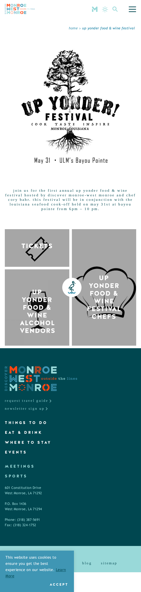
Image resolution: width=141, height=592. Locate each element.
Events (16, 452)
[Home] (20, 9)
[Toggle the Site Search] (115, 9)
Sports (16, 476)
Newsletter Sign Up (25, 408)
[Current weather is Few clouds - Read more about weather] (105, 9)
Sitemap (109, 563)
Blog (87, 563)
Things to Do (26, 422)
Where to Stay (28, 442)
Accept (59, 584)
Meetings (20, 466)
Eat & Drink (24, 432)
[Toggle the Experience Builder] (94, 9)
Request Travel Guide (26, 401)
